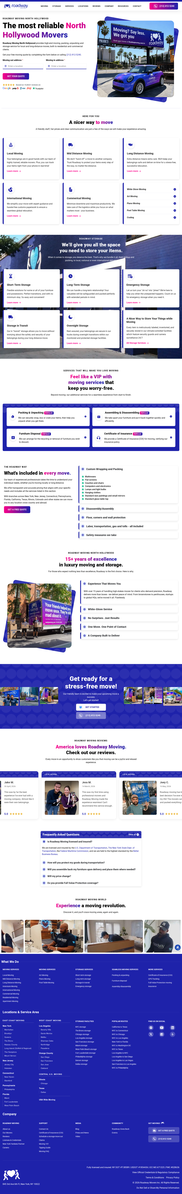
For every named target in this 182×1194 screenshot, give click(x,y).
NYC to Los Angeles (120, 1038)
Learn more (12, 171)
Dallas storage (81, 1064)
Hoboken (8, 1068)
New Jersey (8, 1060)
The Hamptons (10, 1052)
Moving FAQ (44, 1151)
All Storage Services (136, 343)
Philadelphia (9, 1089)
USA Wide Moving (47, 1099)
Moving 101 (44, 1144)
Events (115, 1133)
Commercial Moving (11, 994)
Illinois (42, 1079)
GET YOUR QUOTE (16, 76)
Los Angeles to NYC (120, 1053)
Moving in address (55, 60)
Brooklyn (8, 1033)
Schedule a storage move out (51, 1136)
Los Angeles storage (83, 1038)
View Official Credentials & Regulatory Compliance (155, 1172)
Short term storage (83, 975)
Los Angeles (44, 1026)
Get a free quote (17, 509)
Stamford (8, 1080)
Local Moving (8, 975)
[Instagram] (151, 1027)
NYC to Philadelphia (120, 1068)
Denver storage (81, 1060)
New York (7, 1026)
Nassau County (10, 1044)
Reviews (6, 1136)
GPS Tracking (153, 979)
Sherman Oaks (47, 1040)
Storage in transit (82, 983)
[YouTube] (161, 1027)
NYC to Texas (117, 1049)
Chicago (44, 1083)
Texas (41, 1088)
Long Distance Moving (12, 983)
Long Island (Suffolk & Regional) (17, 1048)
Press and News (82, 1133)
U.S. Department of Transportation (91, 848)
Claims (42, 1140)
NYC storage (80, 1027)
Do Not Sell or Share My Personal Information (158, 1188)
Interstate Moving (10, 986)
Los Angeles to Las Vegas (122, 1060)
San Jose (45, 1064)
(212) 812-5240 (73, 54)
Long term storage (83, 979)
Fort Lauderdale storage (85, 1053)
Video (77, 1136)
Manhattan (8, 1029)
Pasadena (45, 1048)
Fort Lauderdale (11, 1101)
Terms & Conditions (155, 1177)
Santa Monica (46, 1033)
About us (6, 1129)
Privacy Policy (172, 1177)
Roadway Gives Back (120, 1129)
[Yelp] (172, 1034)
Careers (6, 1148)
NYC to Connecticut (120, 1031)
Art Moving (43, 975)
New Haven (9, 1077)
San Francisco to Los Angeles (124, 1064)
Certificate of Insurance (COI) (160, 975)
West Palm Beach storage (86, 1049)
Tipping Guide (44, 1148)
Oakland (44, 1068)
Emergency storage (83, 986)
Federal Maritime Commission (74, 851)
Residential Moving (10, 997)
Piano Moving (44, 979)
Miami (6, 1098)
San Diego (45, 1057)
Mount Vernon (10, 1055)
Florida (6, 1094)
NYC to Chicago (118, 1034)
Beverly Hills (46, 1029)
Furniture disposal (119, 981)
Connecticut (8, 1073)
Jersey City (9, 1064)
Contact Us (43, 1129)
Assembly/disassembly (121, 986)
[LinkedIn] (172, 1027)
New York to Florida (120, 1042)
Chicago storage (82, 1034)
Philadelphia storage (83, 1057)
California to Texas (119, 1027)
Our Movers (7, 1133)
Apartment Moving (10, 1001)
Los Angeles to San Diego (122, 1057)
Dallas (43, 1092)
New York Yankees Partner (14, 1144)
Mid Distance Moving (11, 979)
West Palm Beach (11, 1105)
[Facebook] (161, 1034)
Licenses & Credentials (12, 1140)
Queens (7, 1037)
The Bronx (8, 1040)
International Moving (11, 990)
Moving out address (13, 60)
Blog (77, 1129)
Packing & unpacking (120, 975)
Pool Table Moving (46, 983)
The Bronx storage (83, 1031)
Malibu (43, 1037)
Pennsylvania (9, 1085)
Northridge (45, 1044)
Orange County (46, 1053)
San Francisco (47, 1060)
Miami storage (81, 1045)
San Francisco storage (84, 1042)
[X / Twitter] (151, 1034)
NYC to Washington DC (121, 1045)
